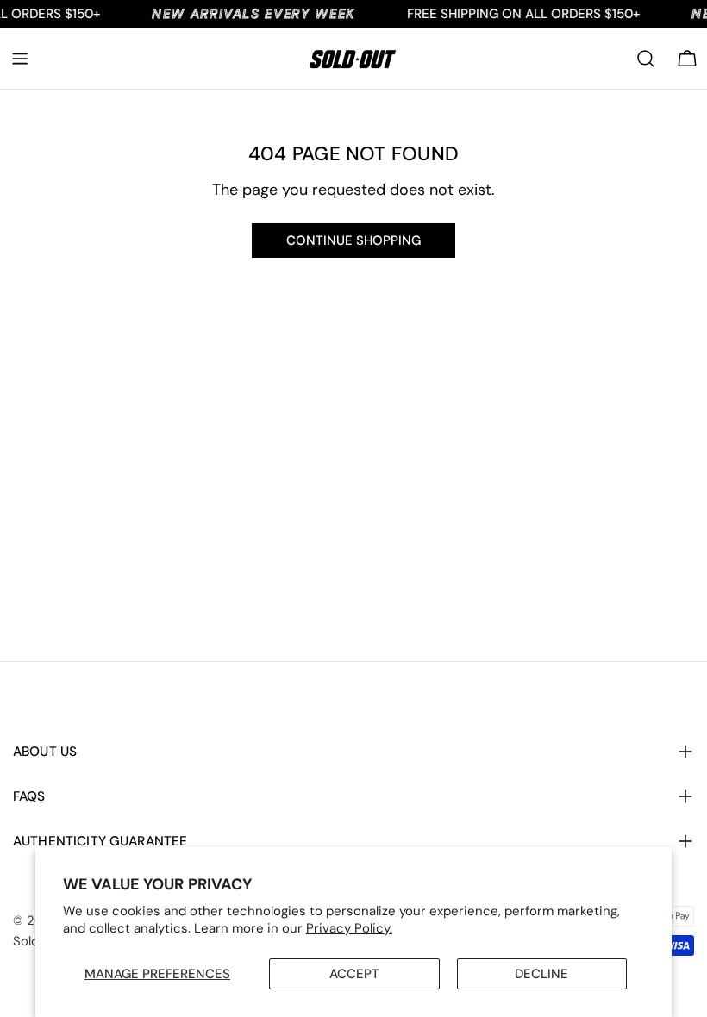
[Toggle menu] (20, 58)
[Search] (646, 58)
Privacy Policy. (349, 928)
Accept (354, 974)
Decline (541, 974)
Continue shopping (353, 240)
